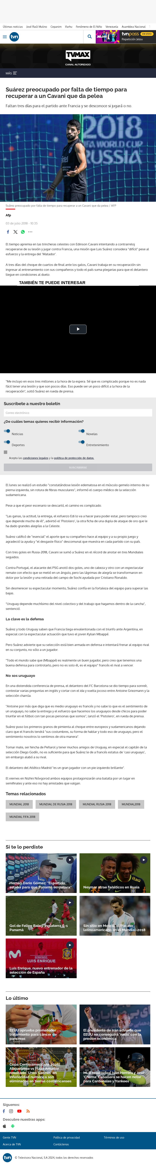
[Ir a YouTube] (20, 1111)
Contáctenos (61, 1144)
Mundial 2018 (19, 804)
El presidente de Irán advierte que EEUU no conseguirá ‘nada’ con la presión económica (112, 1034)
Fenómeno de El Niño (89, 26)
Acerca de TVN (12, 1144)
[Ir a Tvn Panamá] (46, 37)
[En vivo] (123, 33)
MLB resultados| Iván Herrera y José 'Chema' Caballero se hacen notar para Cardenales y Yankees (113, 1077)
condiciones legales (35, 458)
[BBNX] (7, 1157)
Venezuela (112, 26)
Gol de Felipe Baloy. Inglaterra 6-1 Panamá (39, 928)
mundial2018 (131, 804)
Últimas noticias (13, 26)
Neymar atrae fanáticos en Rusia (111, 887)
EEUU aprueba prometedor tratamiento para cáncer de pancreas (33, 1034)
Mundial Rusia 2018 (97, 804)
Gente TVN (9, 1137)
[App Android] (13, 1126)
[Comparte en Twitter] (15, 232)
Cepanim (56, 26)
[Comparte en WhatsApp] (23, 232)
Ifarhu (68, 26)
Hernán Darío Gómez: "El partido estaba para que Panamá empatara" (41, 885)
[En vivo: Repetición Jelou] (107, 36)
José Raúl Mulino (36, 26)
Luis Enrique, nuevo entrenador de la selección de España (41, 970)
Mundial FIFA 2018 (22, 817)
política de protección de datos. (74, 458)
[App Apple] (5, 1126)
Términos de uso (114, 1137)
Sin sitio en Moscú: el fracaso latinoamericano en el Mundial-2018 (114, 928)
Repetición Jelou (132, 39)
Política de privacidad (66, 1137)
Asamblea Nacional (134, 26)
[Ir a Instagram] (11, 1111)
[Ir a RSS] (29, 1111)
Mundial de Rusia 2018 (55, 804)
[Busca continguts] (89, 36)
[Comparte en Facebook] (8, 232)
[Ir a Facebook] (4, 1111)
